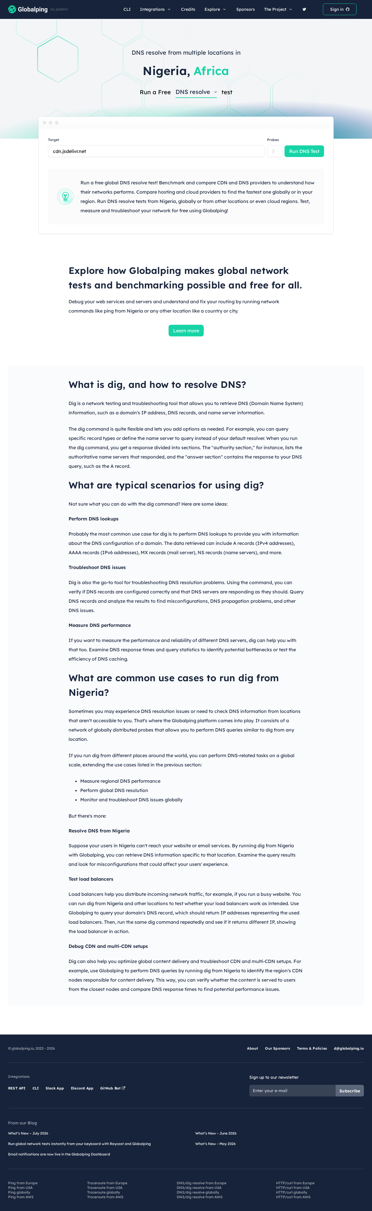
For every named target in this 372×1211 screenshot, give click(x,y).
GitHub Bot (111, 1088)
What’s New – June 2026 (216, 1133)
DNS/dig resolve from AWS (199, 1197)
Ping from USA (20, 1187)
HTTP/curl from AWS (293, 1197)
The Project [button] (275, 9)
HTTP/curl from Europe (295, 1183)
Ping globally (19, 1192)
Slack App (55, 1088)
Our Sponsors (277, 1048)
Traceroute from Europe (107, 1183)
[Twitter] (304, 9)
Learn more (186, 330)
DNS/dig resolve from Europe (201, 1183)
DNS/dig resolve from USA (199, 1187)
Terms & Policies (312, 1048)
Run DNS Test (304, 151)
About (252, 1048)
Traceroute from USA (104, 1187)
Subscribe (349, 1091)
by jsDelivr (59, 9)
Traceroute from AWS (105, 1197)
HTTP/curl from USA (293, 1187)
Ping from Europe (22, 1183)
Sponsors (245, 9)
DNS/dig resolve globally (198, 1192)
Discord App (82, 1088)
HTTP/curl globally (291, 1192)
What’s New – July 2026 (28, 1133)
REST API (17, 1088)
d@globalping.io (349, 1048)
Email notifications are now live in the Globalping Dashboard (59, 1154)
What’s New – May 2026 (215, 1144)
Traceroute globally (103, 1192)
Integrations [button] (152, 9)
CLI (127, 9)
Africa (211, 70)
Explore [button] (212, 9)
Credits (188, 9)
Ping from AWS (20, 1197)
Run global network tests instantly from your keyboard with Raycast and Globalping (79, 1144)
